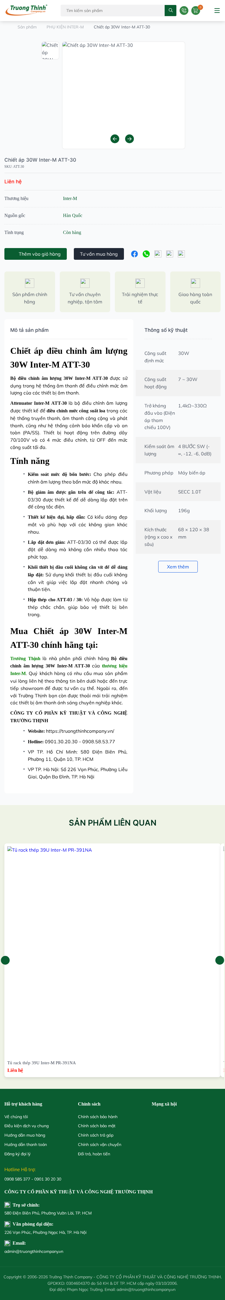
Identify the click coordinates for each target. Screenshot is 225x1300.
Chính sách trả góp (95, 1135)
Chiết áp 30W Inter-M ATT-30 (40, 160)
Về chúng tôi (16, 1116)
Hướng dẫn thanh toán (25, 1144)
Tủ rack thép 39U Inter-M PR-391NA (41, 1062)
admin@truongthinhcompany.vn (33, 1251)
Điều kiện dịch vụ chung (26, 1125)
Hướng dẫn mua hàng (24, 1135)
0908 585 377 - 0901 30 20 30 (32, 1179)
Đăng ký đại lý (17, 1153)
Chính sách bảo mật (96, 1125)
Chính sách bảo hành (97, 1116)
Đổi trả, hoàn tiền (94, 1153)
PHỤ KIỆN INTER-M (65, 27)
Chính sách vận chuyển (99, 1144)
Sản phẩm (27, 27)
